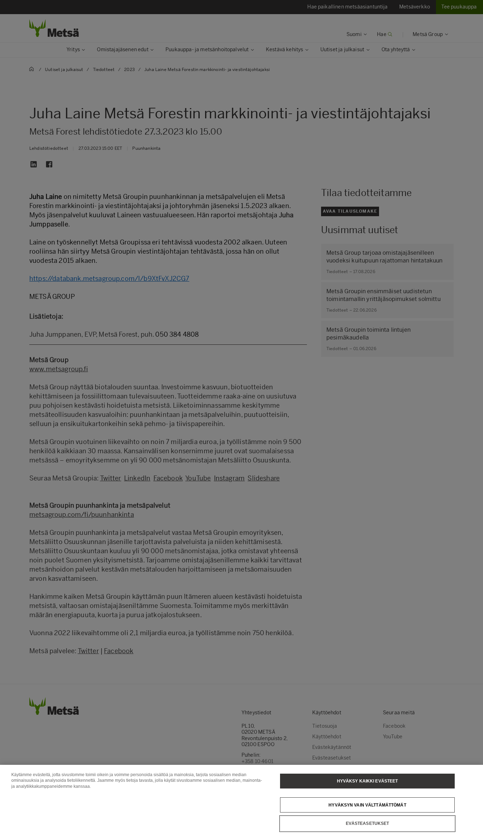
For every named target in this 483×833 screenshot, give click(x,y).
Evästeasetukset (367, 823)
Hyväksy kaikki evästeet (367, 781)
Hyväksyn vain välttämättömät (367, 804)
